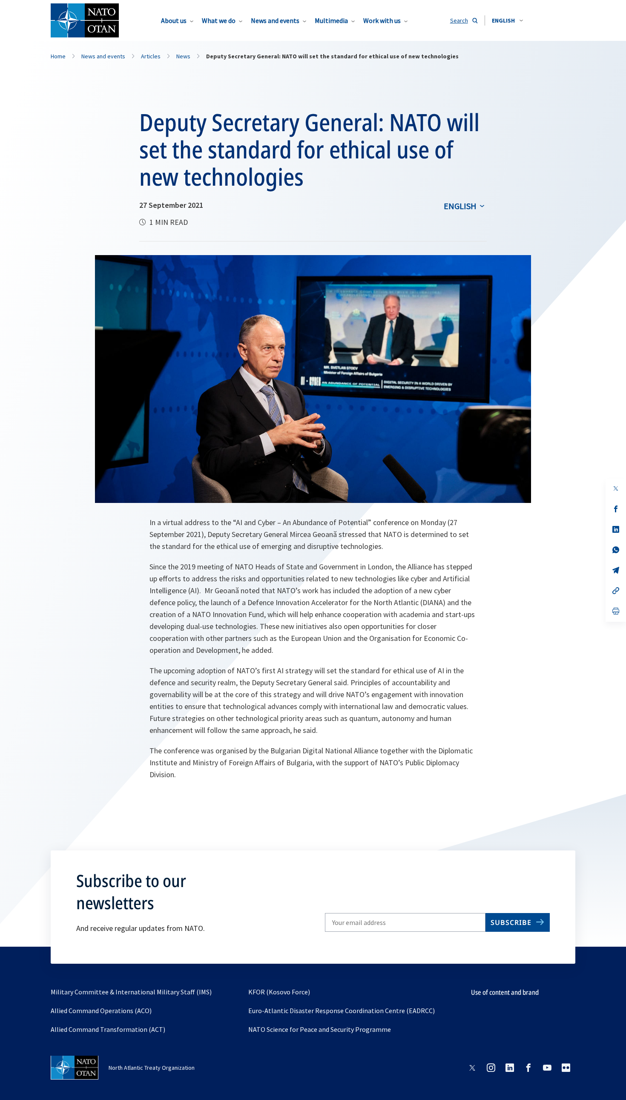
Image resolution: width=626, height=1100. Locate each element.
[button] (507, 20)
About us (174, 20)
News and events (275, 20)
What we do (218, 20)
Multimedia (331, 20)
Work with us (382, 20)
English (460, 206)
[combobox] (507, 20)
